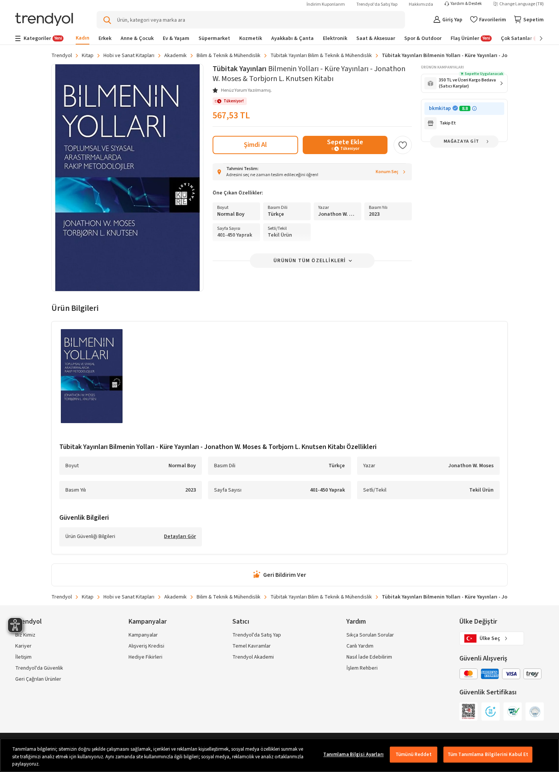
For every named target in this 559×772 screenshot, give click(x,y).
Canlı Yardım (359, 646)
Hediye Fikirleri (145, 657)
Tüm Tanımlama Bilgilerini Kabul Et (488, 754)
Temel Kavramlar (251, 646)
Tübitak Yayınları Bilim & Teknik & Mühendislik (321, 56)
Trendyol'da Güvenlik (39, 668)
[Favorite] (403, 145)
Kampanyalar (143, 635)
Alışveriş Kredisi (146, 646)
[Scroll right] (535, 38)
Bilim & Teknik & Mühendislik (228, 56)
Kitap (88, 56)
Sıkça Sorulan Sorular (370, 635)
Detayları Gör (180, 536)
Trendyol (61, 56)
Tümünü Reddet (413, 754)
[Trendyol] (44, 20)
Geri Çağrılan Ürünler (38, 679)
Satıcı (240, 621)
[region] (279, 755)
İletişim (23, 657)
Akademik (175, 56)
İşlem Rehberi (362, 668)
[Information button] (474, 108)
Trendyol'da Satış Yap (376, 4)
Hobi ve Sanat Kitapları (128, 56)
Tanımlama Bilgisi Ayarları (353, 754)
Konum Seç (387, 172)
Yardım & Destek (466, 3)
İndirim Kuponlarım (325, 4)
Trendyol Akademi (253, 657)
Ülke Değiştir (478, 621)
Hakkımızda (421, 4)
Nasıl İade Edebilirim (369, 657)
